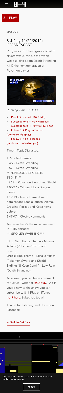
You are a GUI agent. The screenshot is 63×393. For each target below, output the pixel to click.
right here (13, 297)
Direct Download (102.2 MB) (28, 117)
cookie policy (17, 379)
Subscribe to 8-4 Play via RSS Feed (32, 126)
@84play (40, 283)
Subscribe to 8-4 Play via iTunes (30, 122)
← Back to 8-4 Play (18, 322)
